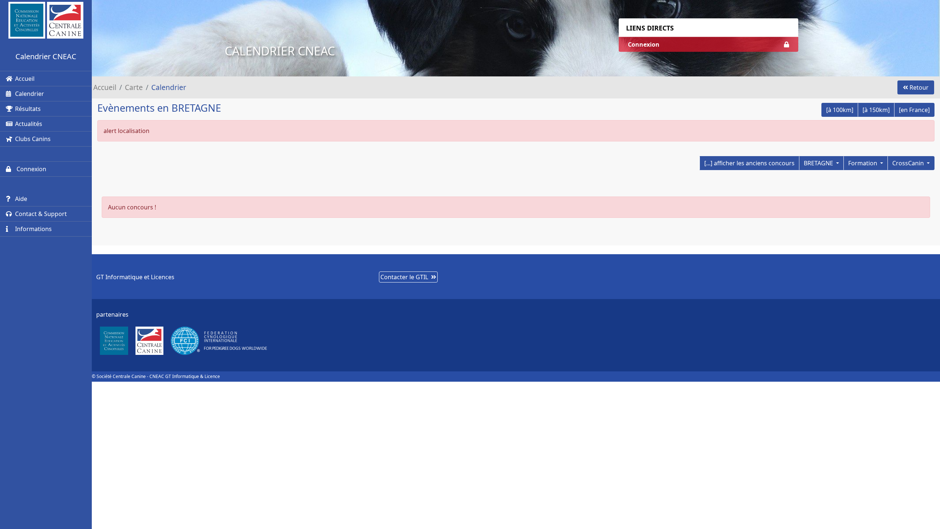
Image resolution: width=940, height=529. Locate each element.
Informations (33, 229)
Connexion (30, 169)
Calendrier (29, 94)
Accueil (25, 79)
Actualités (28, 124)
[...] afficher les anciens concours (749, 163)
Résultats (28, 109)
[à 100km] (839, 110)
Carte (134, 87)
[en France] (914, 110)
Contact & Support (41, 214)
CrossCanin (908, 163)
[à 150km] (876, 110)
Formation (863, 163)
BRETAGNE (819, 163)
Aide (21, 199)
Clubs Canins (33, 139)
